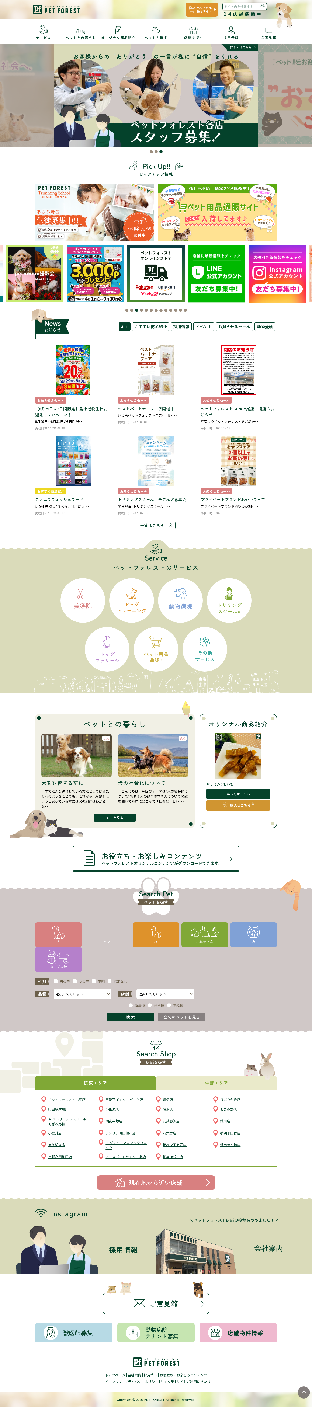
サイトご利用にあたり (194, 1381)
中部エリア (216, 1082)
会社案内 (134, 1375)
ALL (124, 326)
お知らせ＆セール (234, 326)
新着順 (140, 1005)
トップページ (115, 1375)
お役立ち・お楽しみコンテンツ (183, 1375)
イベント (204, 326)
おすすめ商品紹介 (151, 326)
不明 (101, 981)
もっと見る (114, 817)
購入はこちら (240, 805)
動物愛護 (265, 326)
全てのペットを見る (182, 1017)
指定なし (120, 981)
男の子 (65, 981)
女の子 (84, 981)
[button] (151, 151)
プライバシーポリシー (141, 1381)
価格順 (159, 1005)
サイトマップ (112, 1381)
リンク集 (167, 1381)
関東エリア (95, 1082)
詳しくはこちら (238, 793)
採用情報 (181, 326)
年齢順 (178, 1005)
